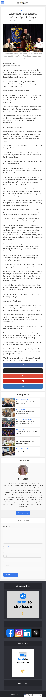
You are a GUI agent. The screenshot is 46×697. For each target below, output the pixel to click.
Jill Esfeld (33, 21)
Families (18, 429)
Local (23, 10)
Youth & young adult (27, 419)
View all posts (23, 513)
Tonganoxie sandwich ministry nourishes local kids (25, 412)
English (30, 695)
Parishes (23, 409)
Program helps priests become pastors (27, 451)
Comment (6, 526)
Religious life (25, 400)
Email (5, 556)
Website (6, 565)
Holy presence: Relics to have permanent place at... (25, 442)
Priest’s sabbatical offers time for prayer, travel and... (25, 403)
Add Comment (23, 21)
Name (6, 547)
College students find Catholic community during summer (25, 422)
